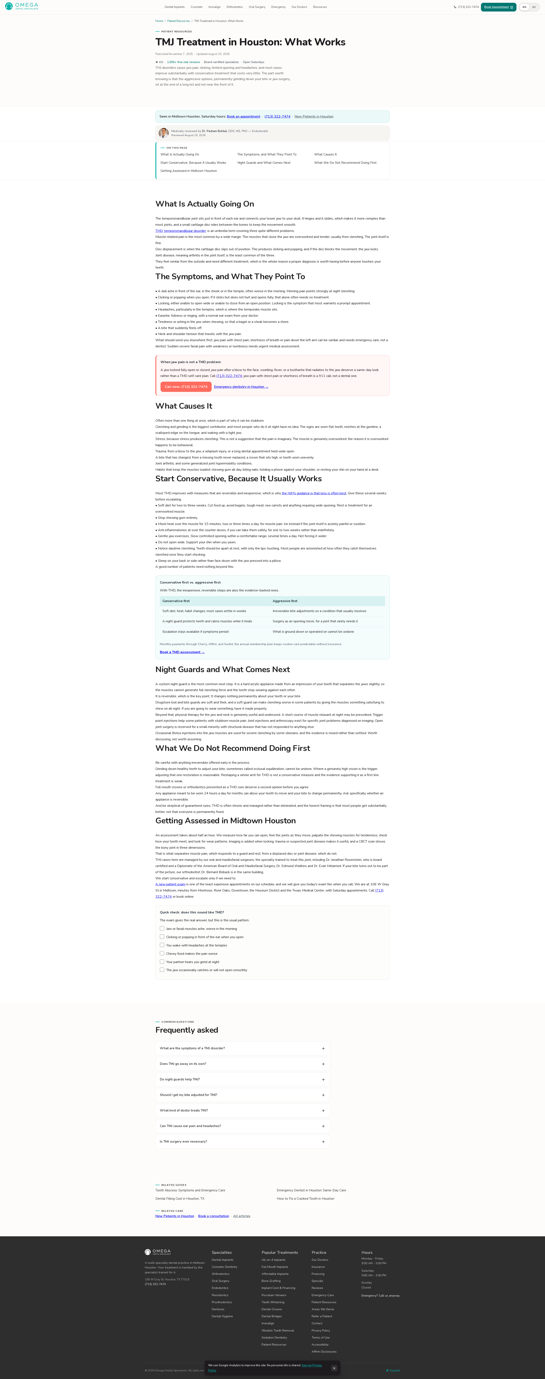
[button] (529, 7)
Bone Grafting (271, 1281)
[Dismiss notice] (334, 1368)
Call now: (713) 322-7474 (186, 386)
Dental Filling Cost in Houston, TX (179, 1198)
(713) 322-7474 (277, 116)
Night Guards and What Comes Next (264, 163)
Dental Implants (175, 7)
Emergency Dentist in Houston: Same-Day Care (311, 1190)
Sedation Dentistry (274, 1338)
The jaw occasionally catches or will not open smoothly (206, 970)
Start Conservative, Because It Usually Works (193, 163)
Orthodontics (235, 7)
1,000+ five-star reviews (183, 62)
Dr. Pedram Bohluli (214, 131)
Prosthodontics (222, 1302)
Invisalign (215, 7)
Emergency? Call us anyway (380, 1296)
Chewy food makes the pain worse (192, 953)
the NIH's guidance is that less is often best (314, 493)
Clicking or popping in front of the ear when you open (205, 937)
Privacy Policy (321, 1331)
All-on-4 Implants (273, 1260)
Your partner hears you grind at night (192, 962)
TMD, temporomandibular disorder (180, 231)
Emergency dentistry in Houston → (241, 386)
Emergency (278, 7)
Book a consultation (213, 1216)
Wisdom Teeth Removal (278, 1331)
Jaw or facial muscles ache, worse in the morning (201, 928)
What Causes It (325, 154)
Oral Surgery (257, 7)
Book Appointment (496, 7)
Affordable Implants (275, 1274)
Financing (318, 1274)
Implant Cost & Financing (278, 1288)
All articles (241, 1216)
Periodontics (220, 1295)
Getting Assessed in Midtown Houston (189, 171)
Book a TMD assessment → (182, 652)
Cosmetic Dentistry (224, 1267)
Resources (320, 7)
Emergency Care (323, 1295)
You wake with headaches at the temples (196, 945)
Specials (317, 1281)
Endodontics (220, 1288)
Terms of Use (321, 1338)
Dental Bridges (272, 1316)
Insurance (318, 1267)
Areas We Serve (323, 1309)
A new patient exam (170, 884)
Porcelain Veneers (274, 1295)
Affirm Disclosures (324, 1352)
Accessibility (320, 1345)
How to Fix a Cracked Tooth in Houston (305, 1198)
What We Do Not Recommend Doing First (345, 163)
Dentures (218, 1309)
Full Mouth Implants (275, 1267)
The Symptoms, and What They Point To (267, 154)
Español (395, 1370)
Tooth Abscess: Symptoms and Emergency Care (190, 1190)
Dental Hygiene (222, 1316)
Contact (317, 1323)
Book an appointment (243, 116)
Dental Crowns (272, 1309)
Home (159, 21)
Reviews (317, 1288)
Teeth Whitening (273, 1302)
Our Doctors (299, 7)
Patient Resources (178, 21)
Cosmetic (197, 7)
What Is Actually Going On (180, 154)
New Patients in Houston (314, 116)
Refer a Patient (322, 1316)
